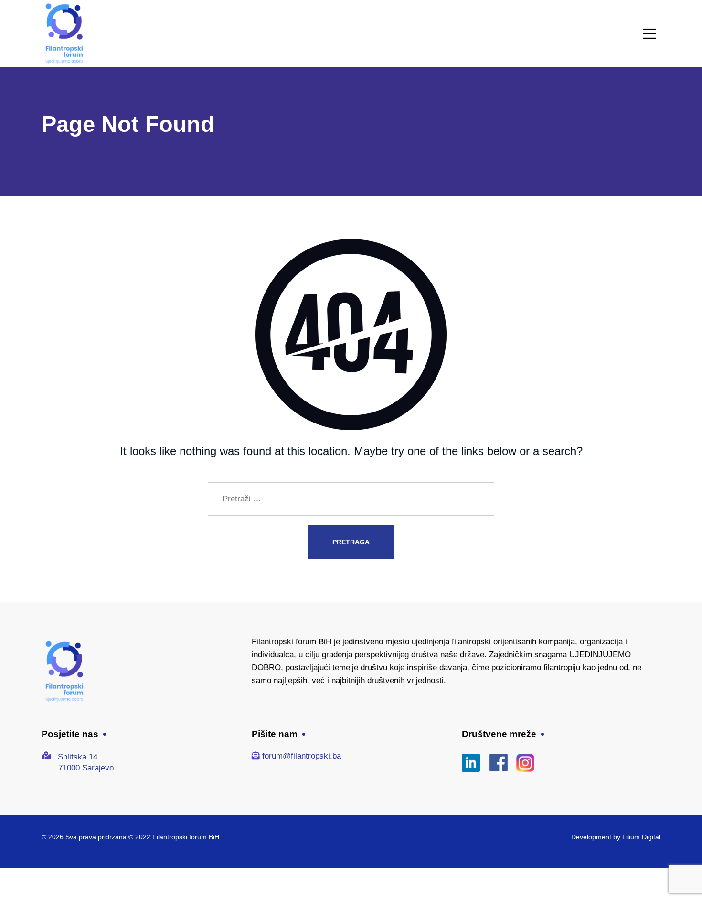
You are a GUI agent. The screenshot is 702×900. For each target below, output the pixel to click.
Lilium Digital (641, 837)
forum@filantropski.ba (301, 755)
